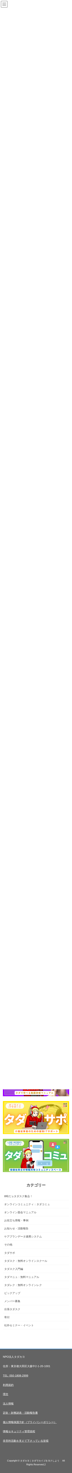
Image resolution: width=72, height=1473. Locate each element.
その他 (8, 1244)
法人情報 (8, 1403)
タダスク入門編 (13, 1268)
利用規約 (8, 1384)
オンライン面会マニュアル (20, 1212)
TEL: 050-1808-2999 (15, 1375)
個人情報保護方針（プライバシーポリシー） (30, 1422)
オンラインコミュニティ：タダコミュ (27, 1204)
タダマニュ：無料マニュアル (21, 1276)
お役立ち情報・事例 (16, 1220)
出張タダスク (12, 1309)
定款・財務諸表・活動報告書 (20, 1412)
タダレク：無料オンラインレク (23, 1285)
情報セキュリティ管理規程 (19, 1431)
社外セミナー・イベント (19, 1325)
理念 (5, 1394)
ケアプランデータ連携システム (23, 1236)
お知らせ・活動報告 (16, 1228)
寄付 (7, 1317)
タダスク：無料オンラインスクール (25, 1260)
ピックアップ (12, 1293)
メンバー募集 (12, 1301)
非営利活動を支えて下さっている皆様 (26, 1440)
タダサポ (9, 1252)
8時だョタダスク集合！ (18, 1196)
